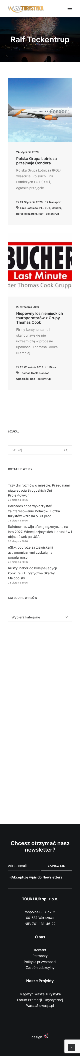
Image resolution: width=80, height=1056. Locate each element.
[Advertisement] (40, 675)
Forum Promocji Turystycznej (40, 1000)
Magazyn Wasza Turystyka (40, 994)
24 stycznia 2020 (31, 202)
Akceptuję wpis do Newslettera (37, 877)
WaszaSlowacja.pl (40, 1006)
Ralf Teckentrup (48, 213)
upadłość (22, 378)
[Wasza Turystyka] (26, 8)
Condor (56, 208)
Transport (55, 202)
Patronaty (40, 956)
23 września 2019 (31, 367)
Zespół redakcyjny (40, 967)
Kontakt (40, 950)
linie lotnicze (29, 208)
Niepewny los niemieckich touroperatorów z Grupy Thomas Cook (39, 318)
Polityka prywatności (40, 962)
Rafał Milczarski (26, 213)
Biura (52, 367)
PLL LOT (44, 208)
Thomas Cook (29, 373)
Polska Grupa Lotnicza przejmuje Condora (36, 160)
